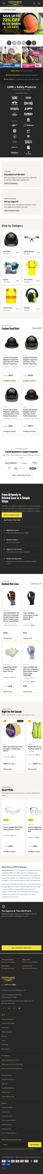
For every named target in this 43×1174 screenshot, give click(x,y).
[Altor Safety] (14, 152)
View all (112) (36, 583)
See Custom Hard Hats (12, 520)
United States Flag (8, 1096)
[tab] (14, 43)
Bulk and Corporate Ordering (21, 75)
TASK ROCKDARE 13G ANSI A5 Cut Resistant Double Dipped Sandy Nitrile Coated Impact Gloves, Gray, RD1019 (11, 617)
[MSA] (14, 108)
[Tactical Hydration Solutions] (28, 152)
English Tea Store (8, 1079)
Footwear (5, 1045)
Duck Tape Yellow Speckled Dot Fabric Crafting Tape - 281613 (13, 749)
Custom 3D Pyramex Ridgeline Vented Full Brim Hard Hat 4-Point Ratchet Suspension (11, 360)
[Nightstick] (14, 147)
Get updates (34, 1144)
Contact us (5, 1112)
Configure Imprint (9, 381)
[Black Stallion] (28, 119)
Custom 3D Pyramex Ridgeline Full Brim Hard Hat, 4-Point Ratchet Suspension (30, 413)
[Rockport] (14, 141)
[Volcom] (14, 136)
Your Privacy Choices (9, 1133)
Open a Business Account (21, 475)
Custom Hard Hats (8, 1023)
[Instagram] (9, 1008)
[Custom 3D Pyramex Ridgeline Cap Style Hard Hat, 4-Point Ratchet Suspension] (31, 343)
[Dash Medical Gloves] (28, 114)
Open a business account (10, 1060)
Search (4, 1168)
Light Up (4, 1084)
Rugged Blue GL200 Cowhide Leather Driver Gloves (10, 669)
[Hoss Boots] (28, 130)
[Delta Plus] (14, 119)
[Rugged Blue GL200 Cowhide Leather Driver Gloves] (11, 652)
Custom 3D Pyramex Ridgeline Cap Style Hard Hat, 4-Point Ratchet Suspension (30, 360)
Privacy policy (6, 1129)
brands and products (21, 71)
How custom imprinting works (12, 1068)
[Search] (34, 3)
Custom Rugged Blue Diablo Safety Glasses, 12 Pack (13, 828)
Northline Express (8, 1088)
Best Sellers (6, 1049)
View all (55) (36, 328)
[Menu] (4, 3)
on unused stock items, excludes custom (21, 79)
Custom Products (8, 1019)
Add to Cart (7, 769)
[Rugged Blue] (14, 97)
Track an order (7, 1116)
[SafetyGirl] (28, 97)
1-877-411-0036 (10, 985)
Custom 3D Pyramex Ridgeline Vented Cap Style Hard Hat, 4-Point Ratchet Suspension (11, 413)
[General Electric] (14, 130)
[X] (14, 1008)
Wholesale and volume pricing (12, 1064)
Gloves (4, 1036)
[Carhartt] (28, 147)
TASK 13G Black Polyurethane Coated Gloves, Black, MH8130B (30, 616)
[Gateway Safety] (28, 125)
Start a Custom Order (12, 515)
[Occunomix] (28, 103)
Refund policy (6, 1125)
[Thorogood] (14, 114)
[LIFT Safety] (28, 108)
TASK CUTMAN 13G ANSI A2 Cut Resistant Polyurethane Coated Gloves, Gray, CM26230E (31, 671)
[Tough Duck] (28, 141)
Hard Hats (5, 1028)
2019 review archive (9, 1120)
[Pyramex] (14, 103)
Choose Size (7, 638)
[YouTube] (19, 1008)
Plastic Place (6, 1092)
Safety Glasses (7, 1032)
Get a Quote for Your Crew (21, 948)
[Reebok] (14, 125)
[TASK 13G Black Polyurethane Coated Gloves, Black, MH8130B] (31, 598)
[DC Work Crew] (28, 136)
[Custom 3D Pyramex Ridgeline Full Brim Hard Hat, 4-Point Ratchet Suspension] (31, 395)
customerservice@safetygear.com (13, 990)
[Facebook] (4, 1008)
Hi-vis (3, 1040)
